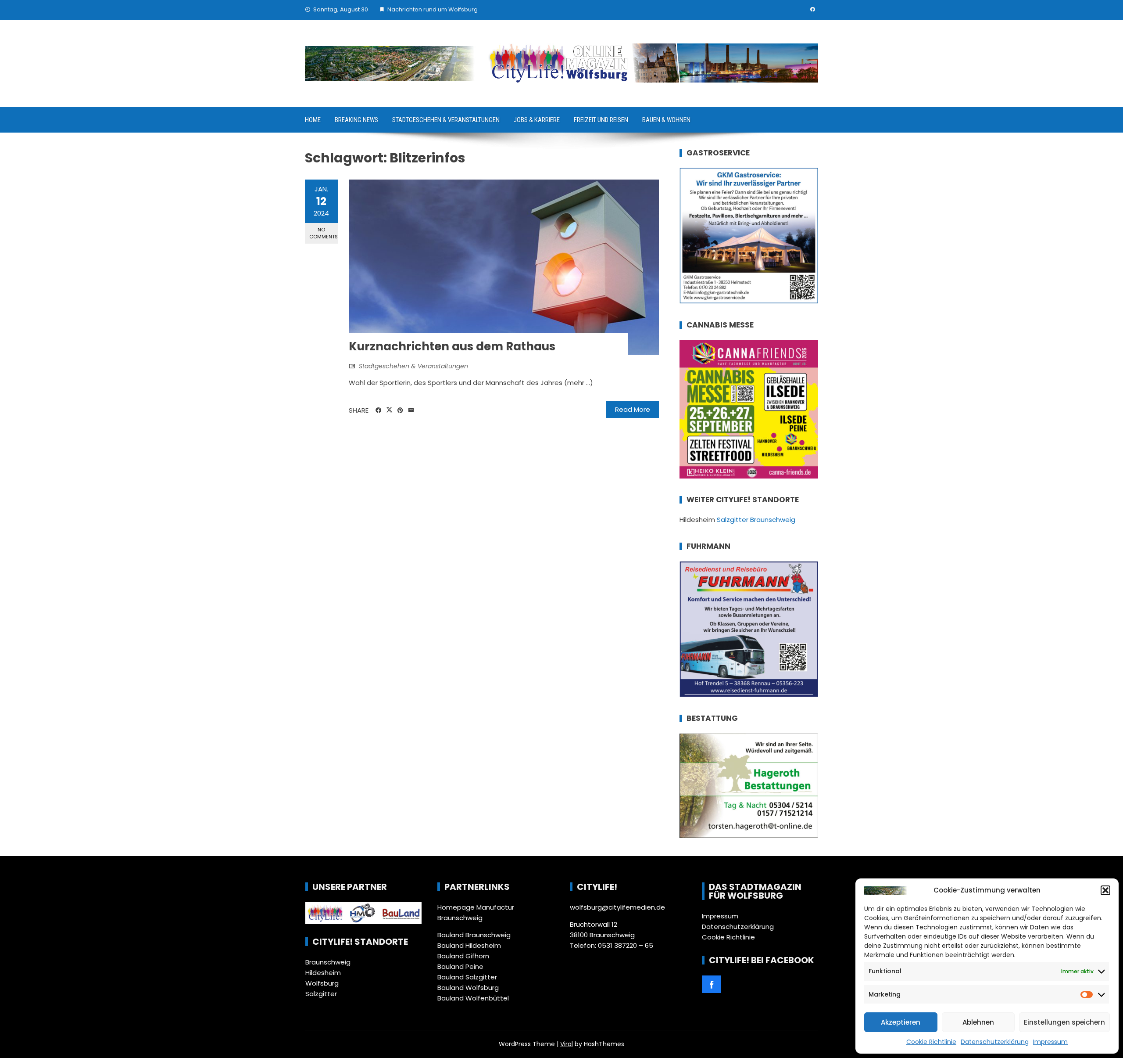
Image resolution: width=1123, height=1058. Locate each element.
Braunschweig (327, 962)
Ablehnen (978, 1022)
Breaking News (356, 120)
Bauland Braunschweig (474, 934)
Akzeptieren (900, 1022)
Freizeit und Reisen (601, 120)
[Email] (411, 410)
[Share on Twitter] (389, 410)
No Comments (323, 233)
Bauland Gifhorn (463, 956)
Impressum (1050, 1041)
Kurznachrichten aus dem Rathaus (452, 346)
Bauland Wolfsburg (468, 987)
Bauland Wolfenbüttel (473, 998)
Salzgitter (321, 993)
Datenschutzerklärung (995, 1041)
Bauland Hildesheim (469, 945)
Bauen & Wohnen (666, 120)
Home (313, 120)
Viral (566, 1044)
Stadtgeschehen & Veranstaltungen (446, 120)
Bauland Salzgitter (467, 977)
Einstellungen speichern (1064, 1022)
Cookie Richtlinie (931, 1041)
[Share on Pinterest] (400, 410)
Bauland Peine (460, 966)
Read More (632, 409)
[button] (1105, 890)
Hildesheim (323, 972)
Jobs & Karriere (537, 120)
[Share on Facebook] (378, 410)
